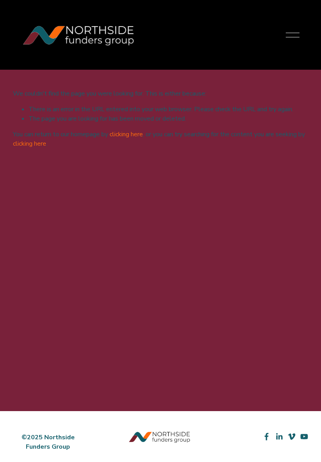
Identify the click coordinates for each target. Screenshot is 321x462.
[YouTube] (304, 436)
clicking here (126, 134)
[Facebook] (267, 436)
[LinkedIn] (279, 436)
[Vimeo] (292, 436)
